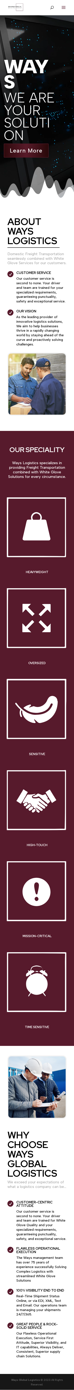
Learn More (26, 150)
